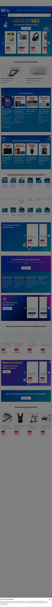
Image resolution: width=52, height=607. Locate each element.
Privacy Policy (4, 604)
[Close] (49, 599)
